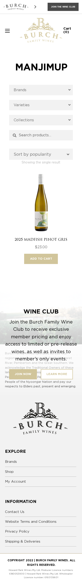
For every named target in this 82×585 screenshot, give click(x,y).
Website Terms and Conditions (30, 522)
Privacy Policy (17, 531)
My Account (15, 481)
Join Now (23, 374)
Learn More (56, 374)
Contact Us (14, 512)
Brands (11, 462)
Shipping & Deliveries (22, 541)
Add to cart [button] (41, 258)
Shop (9, 472)
